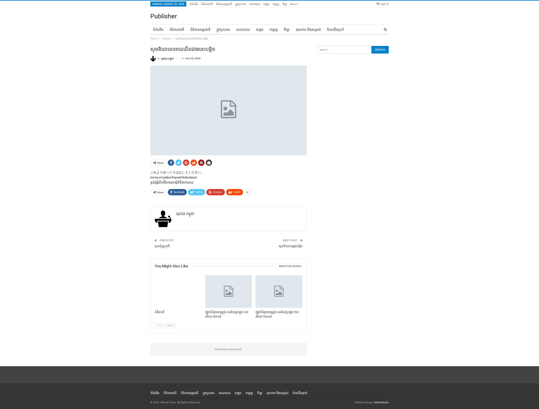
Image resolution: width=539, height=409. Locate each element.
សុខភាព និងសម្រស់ (308, 30)
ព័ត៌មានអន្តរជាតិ (224, 4)
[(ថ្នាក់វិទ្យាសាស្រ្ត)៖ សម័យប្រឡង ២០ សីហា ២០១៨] (279, 291)
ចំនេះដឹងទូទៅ (335, 30)
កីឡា (284, 4)
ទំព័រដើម (193, 4)
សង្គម (266, 4)
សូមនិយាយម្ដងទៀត (291, 246)
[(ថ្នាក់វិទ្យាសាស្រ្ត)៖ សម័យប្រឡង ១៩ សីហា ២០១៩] (228, 291)
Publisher (163, 16)
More (293, 4)
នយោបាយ (254, 4)
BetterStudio (381, 402)
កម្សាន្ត (275, 4)
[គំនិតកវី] (178, 291)
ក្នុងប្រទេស (240, 4)
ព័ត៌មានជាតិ (207, 4)
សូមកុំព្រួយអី (162, 246)
